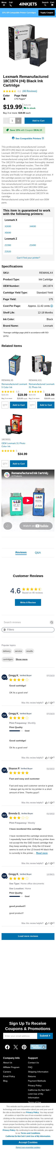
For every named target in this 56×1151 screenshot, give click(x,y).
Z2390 (8, 245)
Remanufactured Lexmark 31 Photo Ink (41, 385)
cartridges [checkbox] (8, 659)
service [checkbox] (18, 651)
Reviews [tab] (21, 552)
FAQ (30, 1067)
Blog (5, 1081)
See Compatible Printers (28, 138)
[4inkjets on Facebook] (7, 1047)
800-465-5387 (10, 5)
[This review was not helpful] (51, 702)
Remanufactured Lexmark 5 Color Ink (14, 385)
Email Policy (9, 1076)
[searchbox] (25, 622)
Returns (32, 1076)
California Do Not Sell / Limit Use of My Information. (28, 1136)
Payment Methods (37, 1081)
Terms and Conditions (30, 1133)
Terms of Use (34, 1102)
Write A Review (28, 602)
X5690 (8, 232)
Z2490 (33, 245)
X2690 (8, 226)
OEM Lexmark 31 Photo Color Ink (13, 445)
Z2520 (8, 251)
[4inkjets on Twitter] (15, 1047)
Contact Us (33, 1062)
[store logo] (28, 4)
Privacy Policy (35, 1085)
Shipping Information (38, 1071)
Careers (7, 1071)
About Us (7, 1062)
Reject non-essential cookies (28, 1147)
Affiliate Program (11, 1067)
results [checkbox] (29, 651)
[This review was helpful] (46, 702)
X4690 (33, 226)
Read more (42, 853)
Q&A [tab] (38, 552)
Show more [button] (22, 659)
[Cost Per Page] (51, 306)
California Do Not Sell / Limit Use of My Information (39, 1094)
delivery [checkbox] (7, 651)
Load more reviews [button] (28, 936)
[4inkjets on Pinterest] (24, 1047)
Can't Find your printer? (28, 257)
